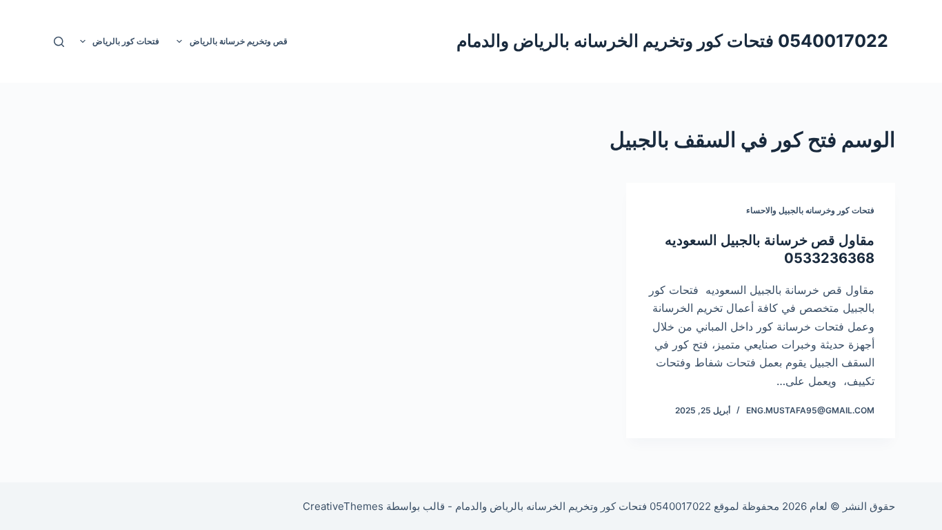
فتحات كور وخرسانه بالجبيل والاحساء (810, 210)
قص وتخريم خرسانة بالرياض (239, 41)
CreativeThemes (343, 506)
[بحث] (59, 42)
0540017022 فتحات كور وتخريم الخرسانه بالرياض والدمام (672, 40)
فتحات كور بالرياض (125, 41)
